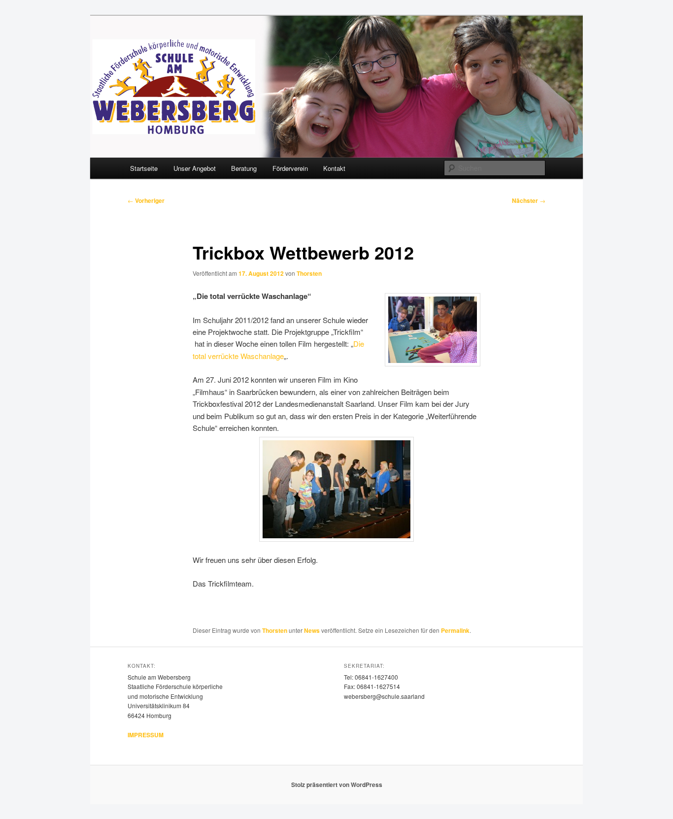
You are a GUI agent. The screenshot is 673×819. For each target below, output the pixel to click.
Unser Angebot (194, 168)
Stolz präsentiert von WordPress (336, 784)
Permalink (455, 630)
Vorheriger (146, 200)
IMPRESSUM (146, 734)
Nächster (528, 200)
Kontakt (334, 168)
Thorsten (309, 273)
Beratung (244, 168)
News (312, 630)
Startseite (144, 168)
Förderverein (290, 168)
